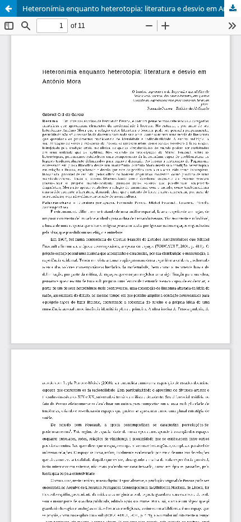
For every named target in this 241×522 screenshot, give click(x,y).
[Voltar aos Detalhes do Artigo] (8, 8)
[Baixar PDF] (232, 8)
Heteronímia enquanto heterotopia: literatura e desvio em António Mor (131, 8)
